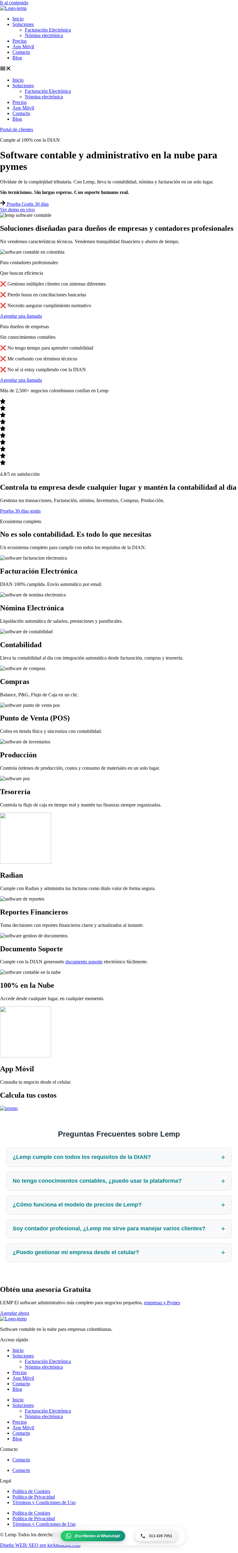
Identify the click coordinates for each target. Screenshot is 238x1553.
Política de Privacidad (33, 1496)
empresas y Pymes (162, 1302)
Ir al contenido (14, 2)
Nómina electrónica (44, 35)
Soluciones (23, 24)
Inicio (18, 18)
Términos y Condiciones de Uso (44, 1502)
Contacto (21, 52)
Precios (19, 41)
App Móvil (23, 46)
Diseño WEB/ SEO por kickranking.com (40, 1545)
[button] (119, 69)
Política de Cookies (31, 1491)
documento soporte (84, 961)
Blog (17, 57)
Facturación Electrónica (48, 29)
